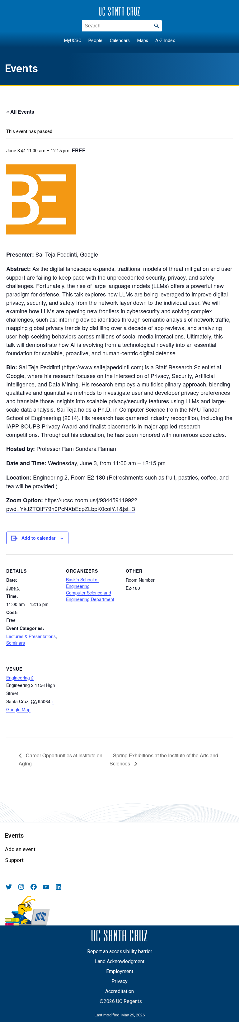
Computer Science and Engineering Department (90, 595)
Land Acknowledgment (119, 961)
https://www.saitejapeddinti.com (102, 367)
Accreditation (119, 991)
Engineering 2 (20, 677)
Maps (142, 40)
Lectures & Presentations (31, 636)
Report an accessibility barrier (119, 951)
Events (21, 68)
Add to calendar (38, 538)
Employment (119, 971)
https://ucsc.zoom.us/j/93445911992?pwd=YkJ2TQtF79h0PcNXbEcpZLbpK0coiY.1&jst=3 (71, 504)
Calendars (120, 40)
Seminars (15, 643)
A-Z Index (165, 40)
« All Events (20, 111)
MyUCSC (72, 40)
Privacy (119, 981)
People (95, 40)
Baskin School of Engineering (82, 582)
